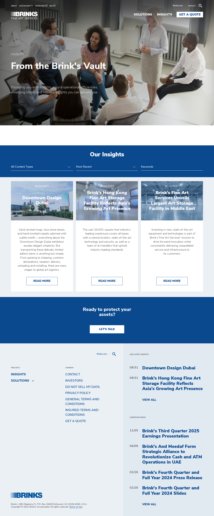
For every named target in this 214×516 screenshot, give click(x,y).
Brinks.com (178, 6)
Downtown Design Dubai (168, 368)
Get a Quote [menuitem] (190, 14)
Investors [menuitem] (74, 380)
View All (149, 400)
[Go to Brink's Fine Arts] (26, 16)
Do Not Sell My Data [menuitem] (82, 386)
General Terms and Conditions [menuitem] (82, 402)
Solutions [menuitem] (143, 14)
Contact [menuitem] (72, 374)
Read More (45, 280)
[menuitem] (15, 6)
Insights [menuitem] (164, 14)
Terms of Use (75, 507)
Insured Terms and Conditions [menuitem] (82, 412)
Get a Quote (75, 421)
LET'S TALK (107, 329)
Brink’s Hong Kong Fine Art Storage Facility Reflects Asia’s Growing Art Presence (172, 383)
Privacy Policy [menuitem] (78, 393)
